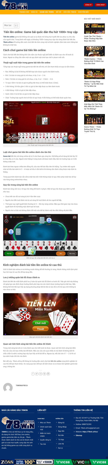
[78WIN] (18, 5)
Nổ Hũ (58, 12)
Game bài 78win (47, 12)
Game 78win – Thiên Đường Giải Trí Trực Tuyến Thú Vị (92, 129)
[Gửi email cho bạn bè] (40, 374)
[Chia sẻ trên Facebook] (33, 374)
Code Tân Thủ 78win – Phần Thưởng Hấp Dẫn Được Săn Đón (93, 38)
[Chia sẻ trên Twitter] (36, 374)
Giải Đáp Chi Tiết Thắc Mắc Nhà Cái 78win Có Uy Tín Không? (93, 106)
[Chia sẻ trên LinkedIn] (48, 374)
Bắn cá (34, 12)
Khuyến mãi (83, 12)
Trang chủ (24, 12)
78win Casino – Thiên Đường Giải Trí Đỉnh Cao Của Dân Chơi (94, 61)
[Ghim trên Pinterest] (44, 374)
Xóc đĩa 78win (69, 12)
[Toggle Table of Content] (14, 25)
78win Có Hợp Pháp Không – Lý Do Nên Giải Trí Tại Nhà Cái (93, 84)
